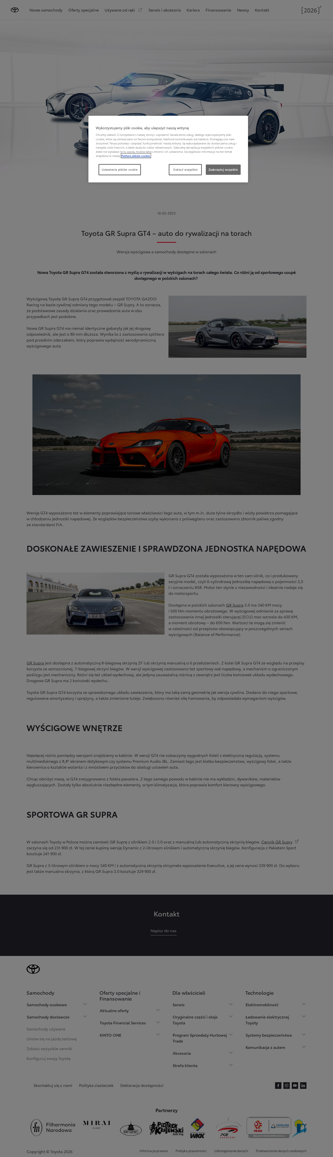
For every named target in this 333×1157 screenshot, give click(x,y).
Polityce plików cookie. (136, 156)
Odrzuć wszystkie (185, 169)
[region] (168, 149)
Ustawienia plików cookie (120, 169)
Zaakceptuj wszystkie (223, 169)
